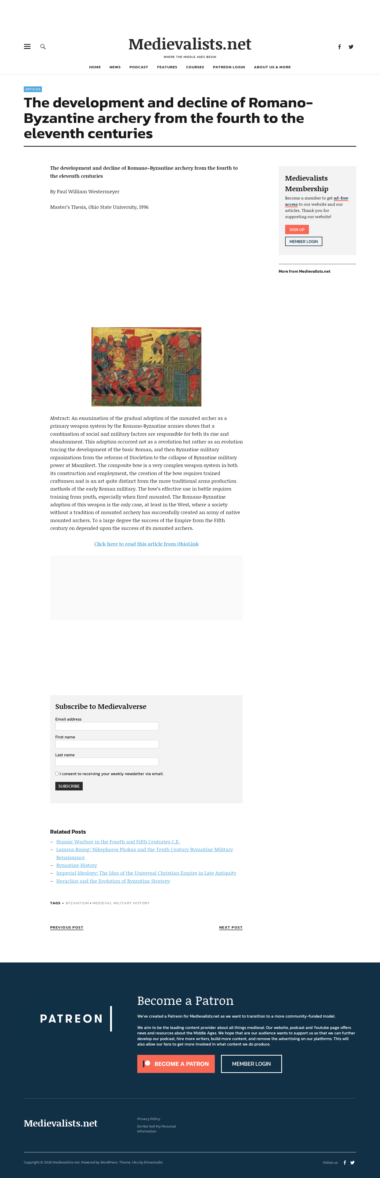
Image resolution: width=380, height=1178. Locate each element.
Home (95, 67)
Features (167, 67)
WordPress (109, 1162)
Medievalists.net (190, 43)
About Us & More (272, 67)
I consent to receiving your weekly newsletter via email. (111, 773)
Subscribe (69, 786)
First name (65, 737)
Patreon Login (229, 67)
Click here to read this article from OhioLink (146, 543)
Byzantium (77, 903)
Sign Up (297, 229)
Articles (33, 89)
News (115, 67)
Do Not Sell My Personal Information (156, 1129)
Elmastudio (153, 1162)
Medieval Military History (121, 903)
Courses (195, 67)
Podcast (139, 67)
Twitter (351, 46)
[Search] (43, 46)
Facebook (339, 46)
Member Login (304, 241)
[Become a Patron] (176, 1071)
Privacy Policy (148, 1119)
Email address (68, 719)
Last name (65, 755)
